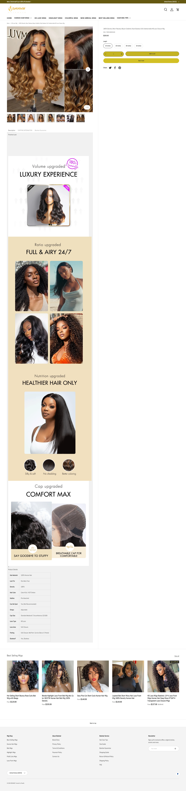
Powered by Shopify (20, 783)
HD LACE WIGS (40, 18)
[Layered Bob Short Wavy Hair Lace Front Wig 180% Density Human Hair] (128, 676)
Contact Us (55, 756)
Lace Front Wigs (12, 761)
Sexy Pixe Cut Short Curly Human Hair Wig (92, 695)
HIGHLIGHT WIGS (55, 18)
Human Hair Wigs (12, 744)
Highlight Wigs (11, 752)
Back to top (93, 723)
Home (8, 23)
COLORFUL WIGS (71, 18)
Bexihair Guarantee (105, 748)
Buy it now (141, 61)
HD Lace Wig (14, 23)
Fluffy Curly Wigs (12, 756)
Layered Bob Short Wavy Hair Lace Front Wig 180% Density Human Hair (126, 696)
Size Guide (102, 744)
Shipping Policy (104, 761)
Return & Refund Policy (106, 756)
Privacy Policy (56, 744)
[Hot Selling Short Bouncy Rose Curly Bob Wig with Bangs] (23, 676)
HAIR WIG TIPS (122, 18)
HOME (9, 18)
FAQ (100, 765)
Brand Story (56, 740)
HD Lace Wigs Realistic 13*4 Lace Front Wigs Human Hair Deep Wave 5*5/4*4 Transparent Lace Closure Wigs (162, 698)
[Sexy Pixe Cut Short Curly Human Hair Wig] (93, 676)
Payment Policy (57, 752)
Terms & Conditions (58, 748)
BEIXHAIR (13, 783)
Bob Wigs (10, 748)
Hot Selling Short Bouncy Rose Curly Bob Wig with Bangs (21, 696)
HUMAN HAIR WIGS (21, 18)
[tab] (11, 130)
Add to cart (152, 54)
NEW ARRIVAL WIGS (88, 18)
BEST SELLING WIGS (106, 18)
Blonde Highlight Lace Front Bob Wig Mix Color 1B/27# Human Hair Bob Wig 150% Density (58, 698)
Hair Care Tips (103, 740)
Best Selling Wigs (12, 740)
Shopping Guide (104, 752)
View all (176, 656)
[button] (177, 9)
